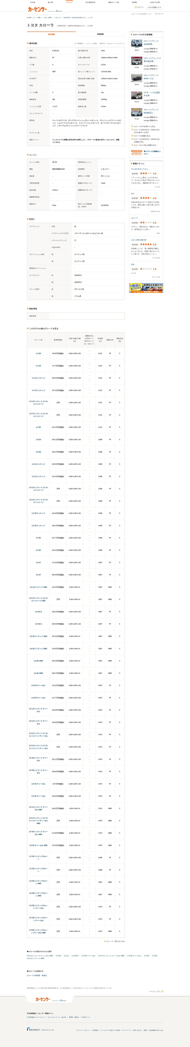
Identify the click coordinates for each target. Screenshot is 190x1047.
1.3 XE (38, 427)
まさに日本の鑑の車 (138, 240)
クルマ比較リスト (154, 7)
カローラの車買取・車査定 (37, 975)
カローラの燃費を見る (142, 136)
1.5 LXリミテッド (38, 464)
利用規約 (95, 1030)
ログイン (140, 7)
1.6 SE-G (38, 612)
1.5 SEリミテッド (38, 513)
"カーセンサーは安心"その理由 (110, 1030)
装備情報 (100, 34)
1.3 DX (38, 353)
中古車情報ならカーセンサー (36, 1017)
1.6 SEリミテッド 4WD (38, 636)
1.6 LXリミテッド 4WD (38, 587)
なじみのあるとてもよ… (140, 169)
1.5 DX (38, 440)
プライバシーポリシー (83, 1030)
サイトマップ (159, 14)
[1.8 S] (136, 99)
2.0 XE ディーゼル (38, 784)
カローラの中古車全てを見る (144, 126)
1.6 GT (38, 563)
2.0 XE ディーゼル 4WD (38, 845)
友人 (133, 194)
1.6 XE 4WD (38, 661)
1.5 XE (38, 538)
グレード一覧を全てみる (116, 941)
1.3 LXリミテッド (38, 378)
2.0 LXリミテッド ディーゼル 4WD (40, 956)
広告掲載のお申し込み (156, 1030)
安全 (133, 264)
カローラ (134, 218)
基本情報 (51, 34)
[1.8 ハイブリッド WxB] (136, 48)
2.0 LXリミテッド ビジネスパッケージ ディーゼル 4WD (38, 820)
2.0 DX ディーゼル (38, 685)
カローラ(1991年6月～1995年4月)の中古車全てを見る (147, 131)
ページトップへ (155, 991)
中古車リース (86, 1017)
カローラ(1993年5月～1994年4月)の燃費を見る (147, 140)
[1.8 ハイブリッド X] (136, 65)
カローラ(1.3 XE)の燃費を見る (145, 145)
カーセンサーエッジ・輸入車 (57, 1017)
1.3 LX (66, 956)
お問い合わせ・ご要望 (140, 1030)
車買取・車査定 (74, 1017)
